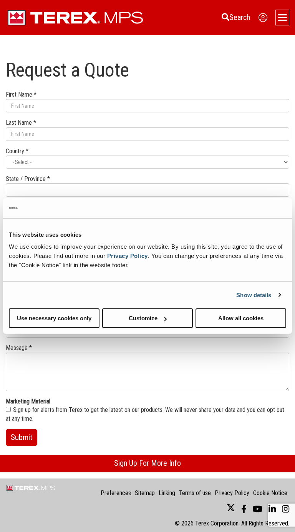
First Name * (21, 94)
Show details (253, 294)
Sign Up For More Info (147, 463)
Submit (21, 437)
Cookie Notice (270, 493)
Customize (143, 318)
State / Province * (28, 178)
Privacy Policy (127, 256)
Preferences (116, 493)
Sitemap (145, 493)
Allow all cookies (241, 318)
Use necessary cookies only (54, 318)
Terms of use (195, 493)
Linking (167, 493)
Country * (17, 151)
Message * (19, 347)
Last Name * (21, 122)
